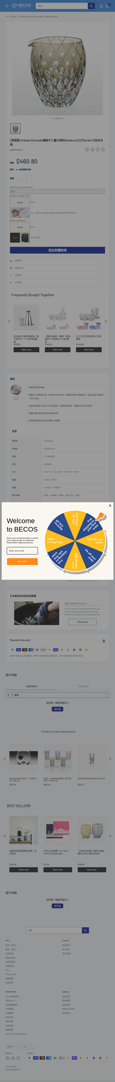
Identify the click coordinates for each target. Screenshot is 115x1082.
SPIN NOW (22, 561)
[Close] (110, 505)
